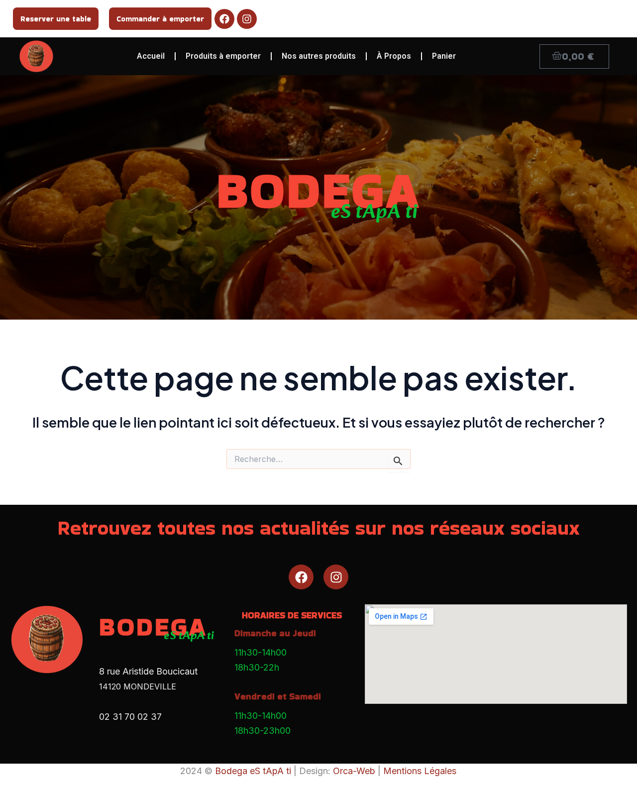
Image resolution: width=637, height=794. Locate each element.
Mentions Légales (419, 771)
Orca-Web (354, 771)
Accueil (151, 56)
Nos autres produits (319, 56)
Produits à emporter (223, 56)
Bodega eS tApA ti (253, 771)
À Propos (394, 56)
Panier (444, 56)
